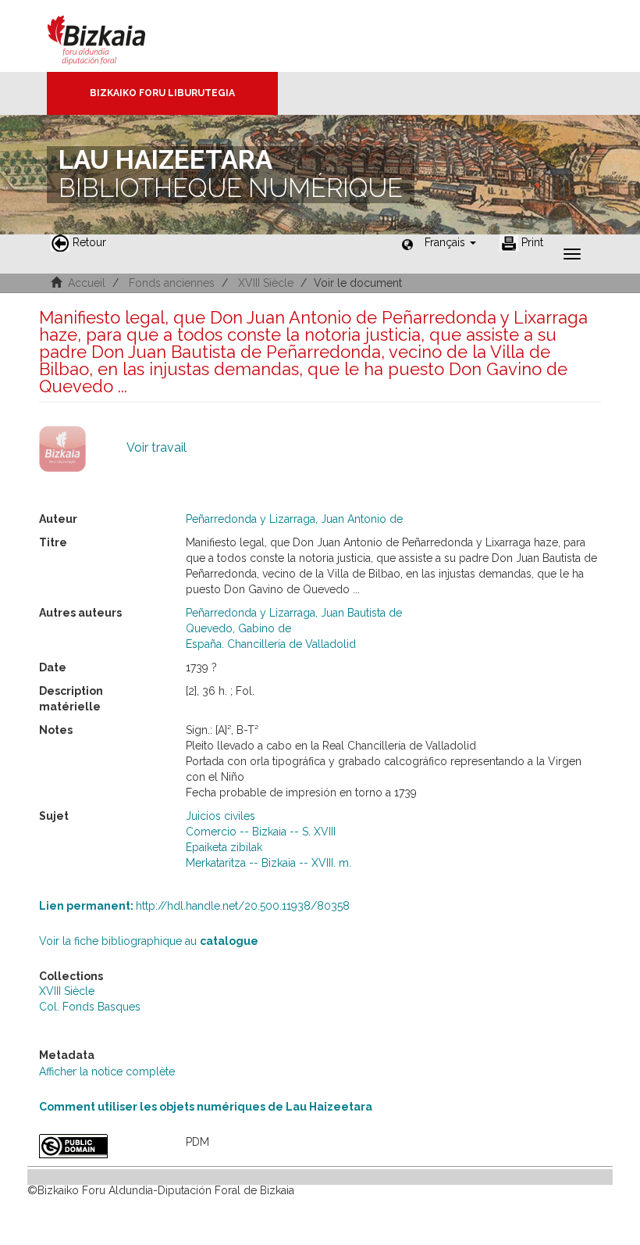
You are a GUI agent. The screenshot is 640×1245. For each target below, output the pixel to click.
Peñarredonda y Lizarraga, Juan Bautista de (294, 612)
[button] (450, 242)
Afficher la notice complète (107, 1071)
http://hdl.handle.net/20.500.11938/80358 (194, 906)
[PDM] (100, 1146)
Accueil (86, 283)
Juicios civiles (220, 816)
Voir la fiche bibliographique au (148, 941)
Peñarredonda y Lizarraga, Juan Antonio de (294, 519)
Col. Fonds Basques (89, 1006)
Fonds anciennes (172, 283)
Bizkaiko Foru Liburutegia (162, 93)
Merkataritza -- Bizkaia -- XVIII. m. (268, 863)
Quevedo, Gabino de (238, 628)
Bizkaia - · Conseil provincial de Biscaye (113, 36)
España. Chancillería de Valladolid (271, 644)
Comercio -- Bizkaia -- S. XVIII (261, 831)
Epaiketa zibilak (224, 847)
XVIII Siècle (265, 283)
